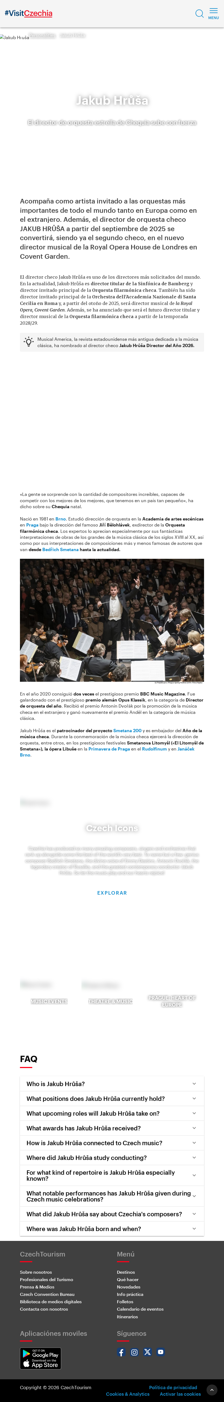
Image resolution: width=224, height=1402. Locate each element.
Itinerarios (127, 1316)
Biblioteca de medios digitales (51, 1301)
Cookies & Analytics (127, 1394)
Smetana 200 (127, 730)
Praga (32, 524)
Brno (60, 518)
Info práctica (130, 1294)
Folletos (125, 1301)
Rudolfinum (154, 748)
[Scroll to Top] (212, 1389)
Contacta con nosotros (44, 1308)
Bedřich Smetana (60, 549)
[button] (199, 13)
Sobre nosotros (36, 1272)
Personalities (42, 35)
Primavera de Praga (109, 748)
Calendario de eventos (140, 1308)
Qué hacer (127, 1279)
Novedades (128, 1286)
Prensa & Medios (37, 1286)
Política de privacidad (173, 1387)
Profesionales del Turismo (46, 1279)
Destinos (126, 1272)
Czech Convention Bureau (47, 1294)
